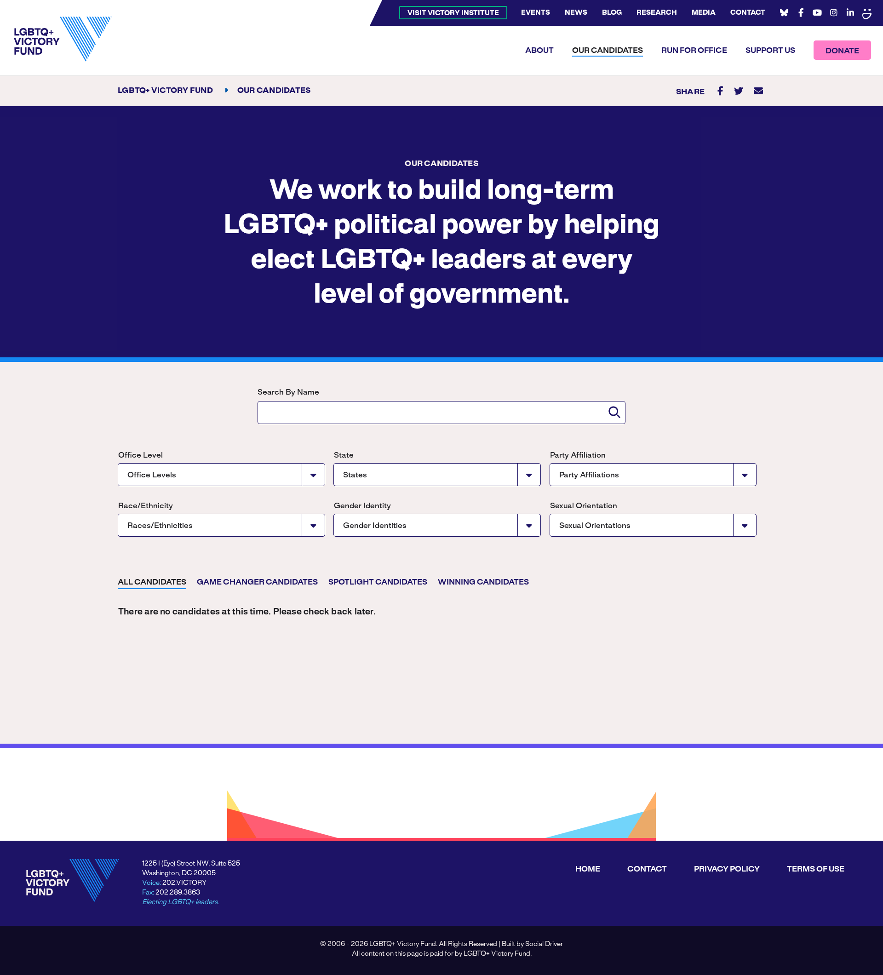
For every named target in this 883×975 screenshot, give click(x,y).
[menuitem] (453, 12)
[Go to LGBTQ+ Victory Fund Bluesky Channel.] (784, 13)
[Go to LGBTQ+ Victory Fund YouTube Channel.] (817, 13)
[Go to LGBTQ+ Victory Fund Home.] (63, 39)
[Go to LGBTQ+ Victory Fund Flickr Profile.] (867, 13)
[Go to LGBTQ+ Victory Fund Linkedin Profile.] (850, 13)
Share (690, 92)
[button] (614, 412)
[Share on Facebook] (720, 91)
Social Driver (544, 944)
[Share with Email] (758, 91)
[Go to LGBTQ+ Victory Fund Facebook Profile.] (800, 13)
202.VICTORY (184, 883)
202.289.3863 (177, 892)
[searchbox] (441, 412)
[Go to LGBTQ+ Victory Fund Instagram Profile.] (834, 13)
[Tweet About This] (738, 91)
